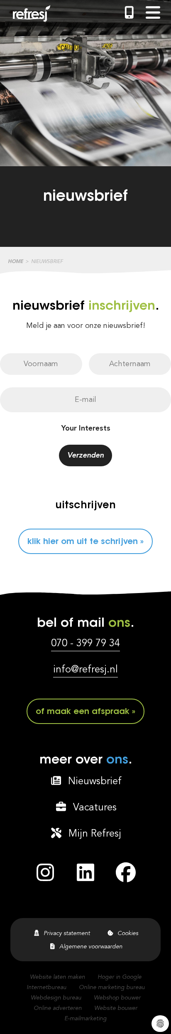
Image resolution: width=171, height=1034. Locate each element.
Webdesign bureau (56, 998)
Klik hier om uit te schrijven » (85, 542)
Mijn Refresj (92, 834)
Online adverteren (58, 1008)
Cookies (126, 933)
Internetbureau (46, 987)
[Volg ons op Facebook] (125, 877)
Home (15, 261)
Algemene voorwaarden (89, 947)
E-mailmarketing (85, 1019)
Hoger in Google (120, 977)
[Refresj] (30, 21)
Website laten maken (57, 977)
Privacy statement (65, 933)
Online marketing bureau (112, 987)
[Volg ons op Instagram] (45, 877)
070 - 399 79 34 (85, 644)
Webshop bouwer (117, 998)
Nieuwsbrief (92, 782)
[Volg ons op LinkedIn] (85, 877)
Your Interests (85, 428)
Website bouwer (115, 1008)
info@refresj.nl (85, 670)
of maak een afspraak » (85, 712)
